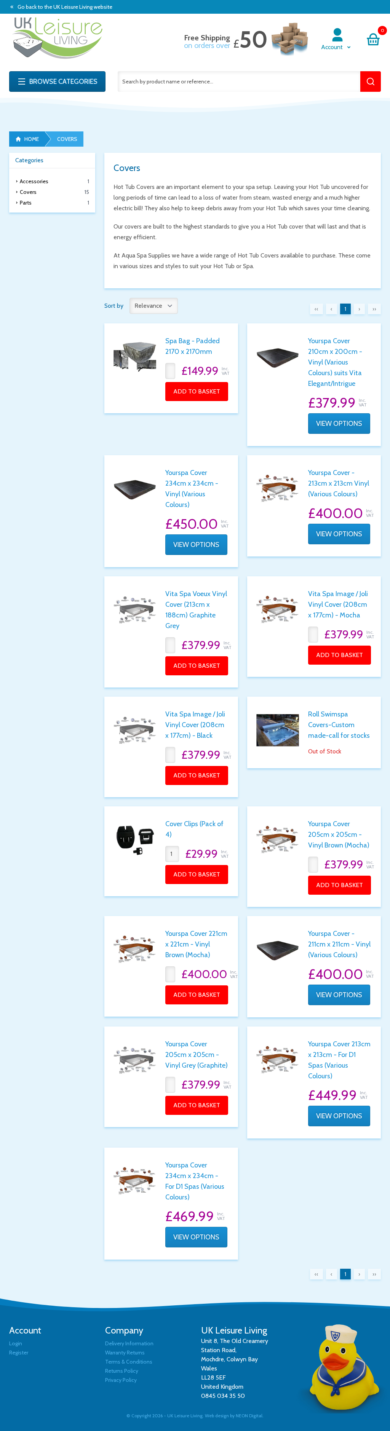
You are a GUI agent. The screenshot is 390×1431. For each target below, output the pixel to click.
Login (15, 1343)
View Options (339, 423)
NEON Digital (249, 1415)
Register (18, 1352)
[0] (373, 39)
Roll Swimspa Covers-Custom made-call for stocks (339, 725)
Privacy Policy (121, 1380)
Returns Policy (121, 1370)
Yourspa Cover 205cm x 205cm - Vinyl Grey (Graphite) (196, 1055)
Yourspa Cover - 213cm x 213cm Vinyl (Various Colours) (338, 483)
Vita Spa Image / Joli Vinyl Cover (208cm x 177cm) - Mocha (338, 604)
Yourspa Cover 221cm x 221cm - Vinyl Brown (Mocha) (196, 944)
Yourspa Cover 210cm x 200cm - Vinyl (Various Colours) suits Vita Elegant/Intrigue (335, 362)
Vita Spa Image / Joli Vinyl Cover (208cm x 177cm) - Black (195, 725)
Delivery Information (129, 1343)
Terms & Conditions (128, 1361)
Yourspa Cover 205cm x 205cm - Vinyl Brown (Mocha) (338, 834)
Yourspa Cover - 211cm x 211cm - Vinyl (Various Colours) (339, 944)
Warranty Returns (125, 1352)
